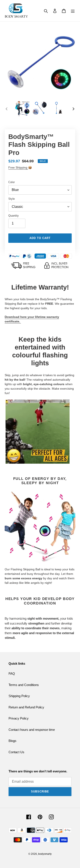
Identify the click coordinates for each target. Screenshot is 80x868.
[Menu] (72, 10)
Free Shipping (18, 167)
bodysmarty (45, 853)
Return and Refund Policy (26, 707)
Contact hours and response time (32, 729)
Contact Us (16, 752)
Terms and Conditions (24, 685)
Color (11, 182)
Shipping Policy (19, 696)
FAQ (12, 673)
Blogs (12, 741)
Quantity (13, 215)
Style (11, 198)
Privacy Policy (19, 718)
